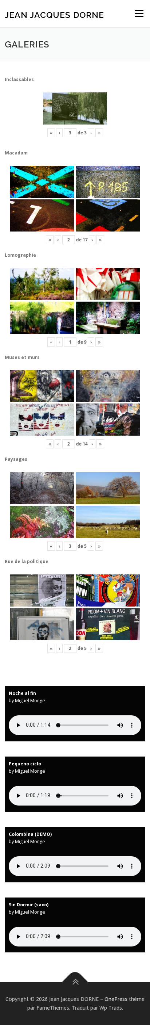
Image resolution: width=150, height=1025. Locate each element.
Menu (139, 14)
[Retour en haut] (75, 982)
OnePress (115, 998)
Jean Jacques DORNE (54, 14)
